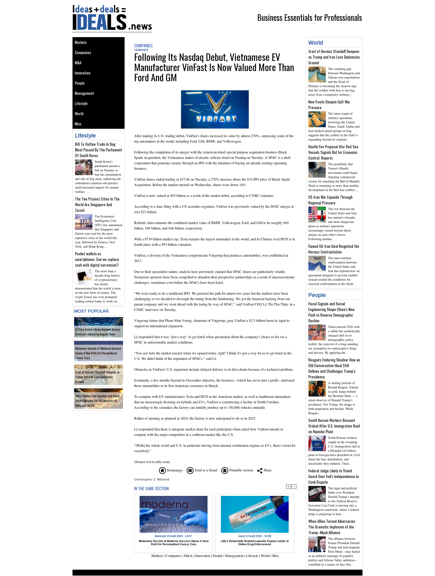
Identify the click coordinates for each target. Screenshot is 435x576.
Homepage (174, 470)
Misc (78, 124)
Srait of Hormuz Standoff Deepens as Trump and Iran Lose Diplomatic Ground (97, 377)
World (79, 113)
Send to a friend (205, 470)
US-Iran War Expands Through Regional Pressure (330, 200)
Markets (81, 42)
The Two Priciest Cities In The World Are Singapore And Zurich (97, 204)
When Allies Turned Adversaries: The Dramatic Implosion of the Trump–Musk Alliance (332, 526)
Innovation (82, 73)
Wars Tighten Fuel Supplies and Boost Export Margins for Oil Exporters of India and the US (97, 400)
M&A (78, 62)
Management (84, 93)
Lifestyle (81, 103)
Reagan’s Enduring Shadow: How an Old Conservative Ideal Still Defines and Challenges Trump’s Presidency (334, 368)
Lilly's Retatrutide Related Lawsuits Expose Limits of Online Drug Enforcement (255, 543)
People (80, 83)
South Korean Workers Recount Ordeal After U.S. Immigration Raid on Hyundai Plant (334, 425)
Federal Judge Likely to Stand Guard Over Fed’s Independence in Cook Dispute (333, 476)
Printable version (240, 470)
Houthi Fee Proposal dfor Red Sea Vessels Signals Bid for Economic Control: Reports (333, 152)
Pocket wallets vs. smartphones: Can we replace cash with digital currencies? (97, 259)
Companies (83, 52)
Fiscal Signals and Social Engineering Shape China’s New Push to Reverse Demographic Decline (331, 312)
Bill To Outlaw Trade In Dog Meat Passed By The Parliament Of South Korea (98, 149)
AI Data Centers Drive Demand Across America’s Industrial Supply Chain (97, 331)
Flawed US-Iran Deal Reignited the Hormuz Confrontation (333, 249)
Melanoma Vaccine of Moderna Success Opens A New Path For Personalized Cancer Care (98, 353)
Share (267, 470)
